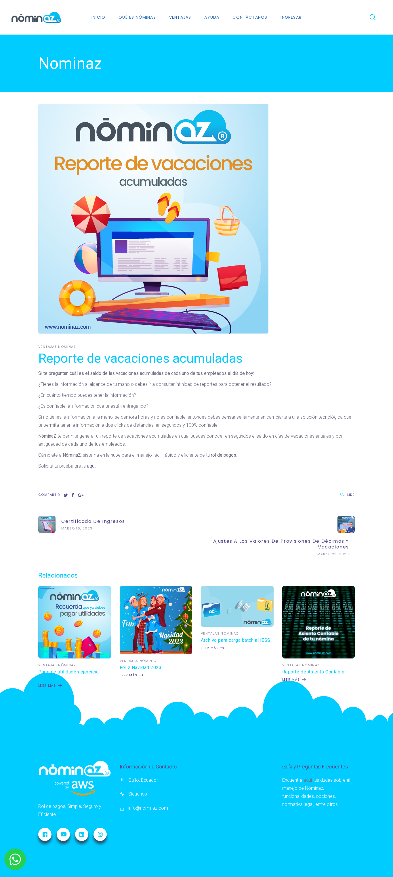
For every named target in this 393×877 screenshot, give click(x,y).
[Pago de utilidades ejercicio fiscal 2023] (74, 657)
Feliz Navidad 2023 (141, 667)
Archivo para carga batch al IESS (235, 640)
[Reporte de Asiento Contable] (318, 657)
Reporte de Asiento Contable (313, 672)
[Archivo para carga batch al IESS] (237, 625)
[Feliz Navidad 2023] (156, 652)
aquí (91, 466)
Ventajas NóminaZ (57, 346)
